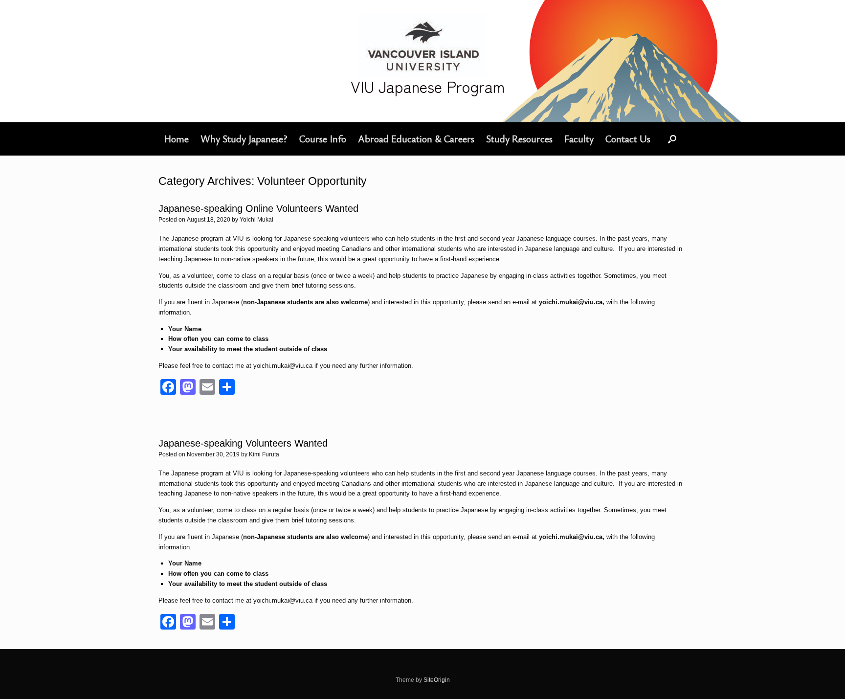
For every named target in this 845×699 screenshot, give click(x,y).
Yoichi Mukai (256, 219)
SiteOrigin (436, 680)
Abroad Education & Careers (416, 138)
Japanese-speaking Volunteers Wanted (243, 443)
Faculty (579, 138)
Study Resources (519, 138)
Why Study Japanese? (244, 138)
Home (176, 138)
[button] (672, 139)
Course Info (322, 138)
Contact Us (627, 138)
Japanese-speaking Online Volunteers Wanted (258, 208)
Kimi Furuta (264, 454)
